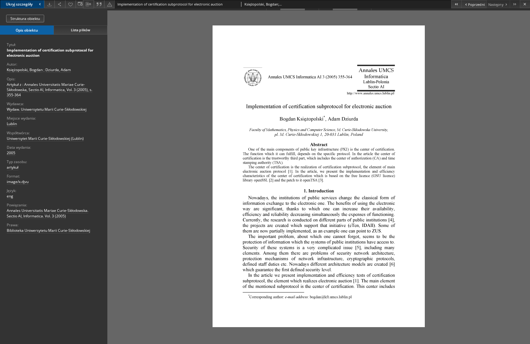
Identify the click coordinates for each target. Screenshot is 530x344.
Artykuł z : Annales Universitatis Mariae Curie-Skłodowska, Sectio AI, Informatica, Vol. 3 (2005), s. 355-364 (49, 89)
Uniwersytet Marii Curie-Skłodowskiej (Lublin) (45, 138)
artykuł (12, 167)
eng (10, 196)
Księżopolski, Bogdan (25, 69)
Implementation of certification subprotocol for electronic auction (50, 53)
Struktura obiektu (25, 18)
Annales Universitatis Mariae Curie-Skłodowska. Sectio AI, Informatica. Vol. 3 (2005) (47, 213)
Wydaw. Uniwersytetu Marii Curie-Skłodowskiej (46, 109)
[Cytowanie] (99, 4)
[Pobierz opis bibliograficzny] (88, 4)
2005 (11, 152)
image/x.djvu (18, 181)
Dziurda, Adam (58, 69)
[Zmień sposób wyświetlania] (79, 4)
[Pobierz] (49, 4)
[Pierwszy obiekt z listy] (456, 4)
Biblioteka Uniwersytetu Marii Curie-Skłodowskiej (48, 230)
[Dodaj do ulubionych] (70, 4)
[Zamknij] (525, 4)
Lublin (12, 123)
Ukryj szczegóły (19, 4)
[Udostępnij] (60, 4)
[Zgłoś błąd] (109, 4)
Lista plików (80, 30)
